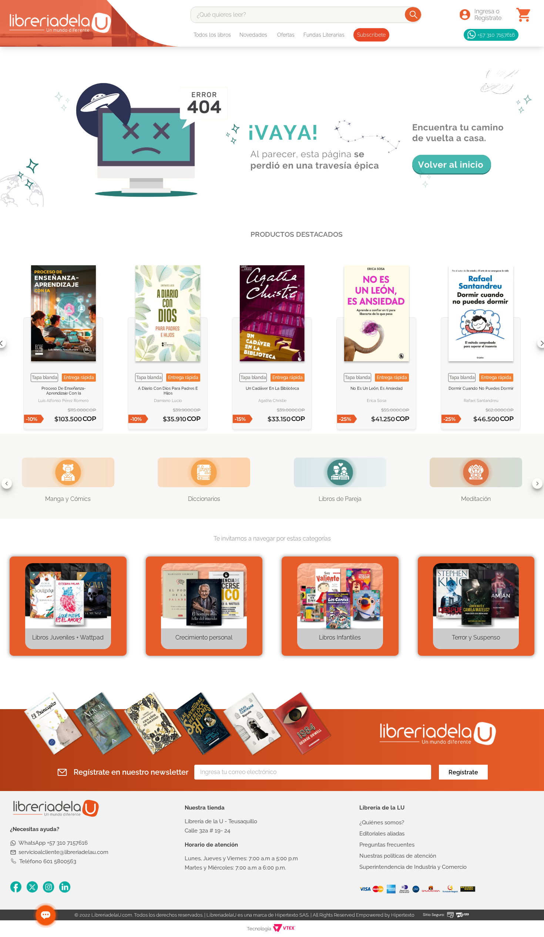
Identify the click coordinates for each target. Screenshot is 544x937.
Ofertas (286, 35)
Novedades (253, 35)
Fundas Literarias (324, 35)
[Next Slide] (537, 483)
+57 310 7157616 (496, 34)
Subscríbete (371, 35)
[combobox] (306, 15)
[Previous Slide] (6, 483)
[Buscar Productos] (413, 14)
